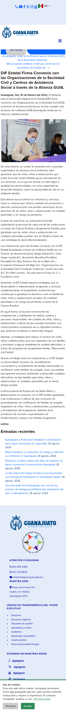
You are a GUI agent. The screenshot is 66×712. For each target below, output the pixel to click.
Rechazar (11, 706)
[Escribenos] (21, 7)
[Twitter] (28, 7)
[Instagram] (32, 7)
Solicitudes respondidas (23, 636)
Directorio (16, 615)
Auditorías (16, 632)
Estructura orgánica (21, 620)
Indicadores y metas (21, 628)
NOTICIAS (16, 50)
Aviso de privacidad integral (25, 644)
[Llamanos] (16, 7)
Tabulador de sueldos (22, 624)
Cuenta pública (19, 640)
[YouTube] (35, 7)
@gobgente (18, 661)
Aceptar (28, 706)
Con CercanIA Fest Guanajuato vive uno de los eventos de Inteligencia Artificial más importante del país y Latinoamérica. (34, 489)
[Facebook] (24, 7)
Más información (42, 699)
